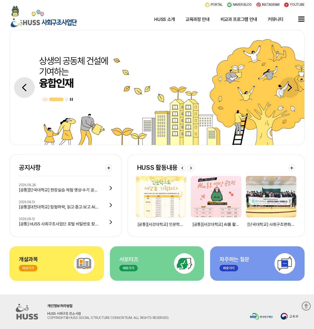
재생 (71, 99)
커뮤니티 (275, 19)
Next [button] (289, 87)
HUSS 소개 (164, 19)
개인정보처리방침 (60, 306)
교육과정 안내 (198, 19)
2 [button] (61, 99)
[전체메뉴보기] (301, 19)
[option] (157, 87)
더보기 (108, 167)
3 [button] (66, 99)
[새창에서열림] (261, 316)
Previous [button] (24, 87)
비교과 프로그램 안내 (238, 19)
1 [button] (51, 99)
